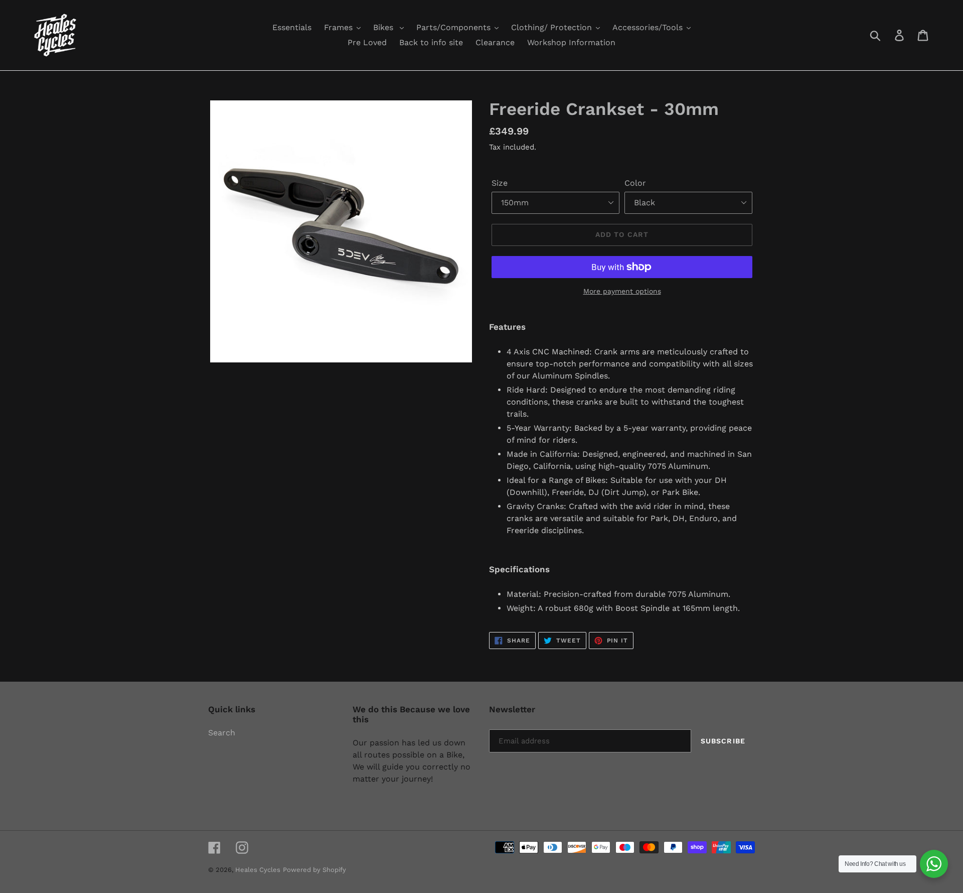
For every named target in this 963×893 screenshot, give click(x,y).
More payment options (622, 291)
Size (500, 183)
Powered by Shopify (314, 869)
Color (635, 183)
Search (221, 732)
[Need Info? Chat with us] (934, 864)
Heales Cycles (257, 869)
